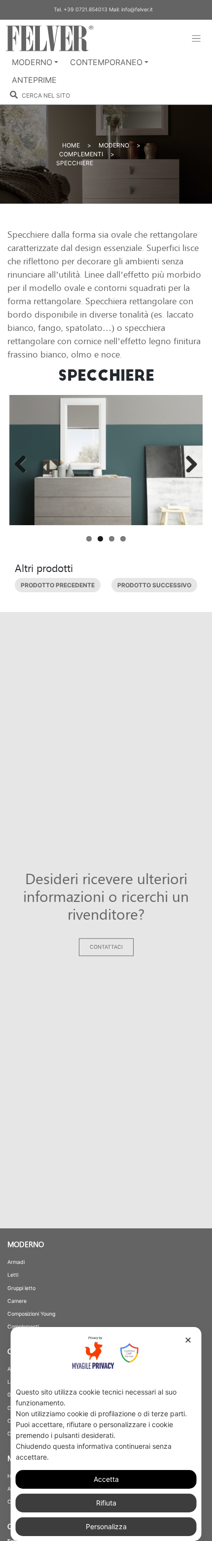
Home (71, 145)
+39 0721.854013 (85, 9)
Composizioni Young (31, 1314)
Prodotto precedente (58, 585)
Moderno (32, 62)
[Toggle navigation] (196, 39)
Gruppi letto (21, 1288)
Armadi (16, 1262)
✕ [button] (188, 1340)
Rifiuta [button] (106, 1503)
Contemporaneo (106, 62)
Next (187, 461)
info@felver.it (137, 9)
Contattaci (106, 947)
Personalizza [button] (106, 1526)
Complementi (81, 154)
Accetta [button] (106, 1479)
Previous (25, 461)
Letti (12, 1275)
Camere (17, 1301)
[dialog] (106, 1434)
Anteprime (34, 80)
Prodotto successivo (154, 585)
